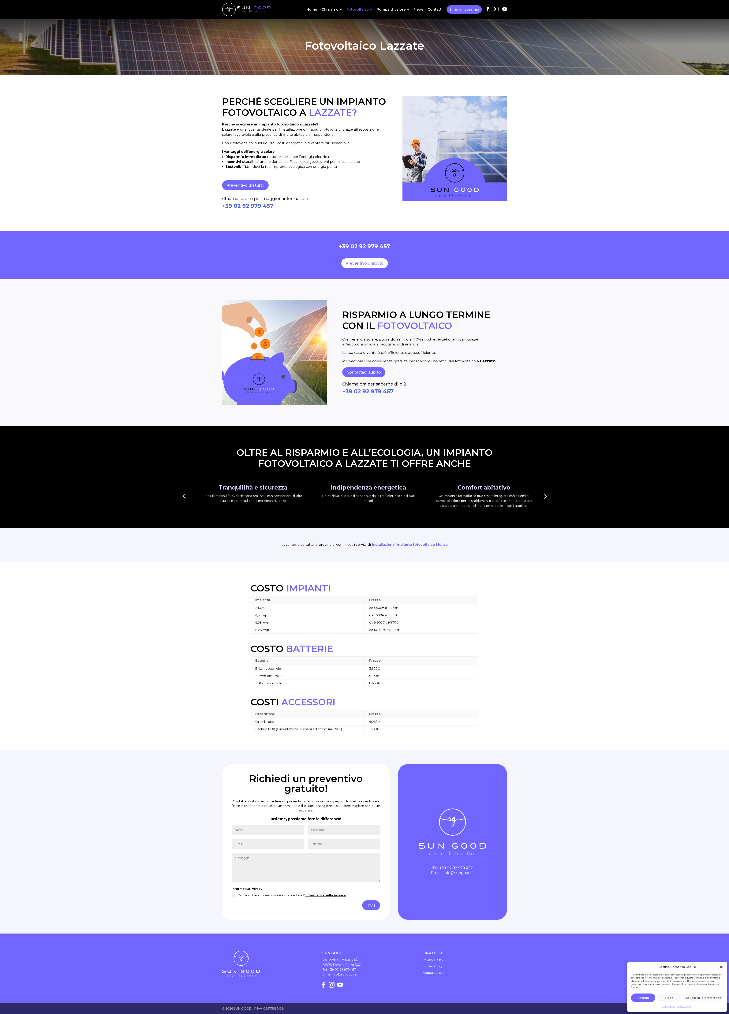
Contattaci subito (364, 372)
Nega (669, 998)
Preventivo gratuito (245, 185)
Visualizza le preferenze (703, 998)
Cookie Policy (668, 1006)
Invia (371, 905)
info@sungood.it (458, 872)
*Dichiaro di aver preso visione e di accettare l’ (291, 895)
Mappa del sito (433, 973)
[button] (721, 967)
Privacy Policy (684, 1006)
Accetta (643, 998)
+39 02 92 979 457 (247, 206)
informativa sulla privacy (325, 895)
